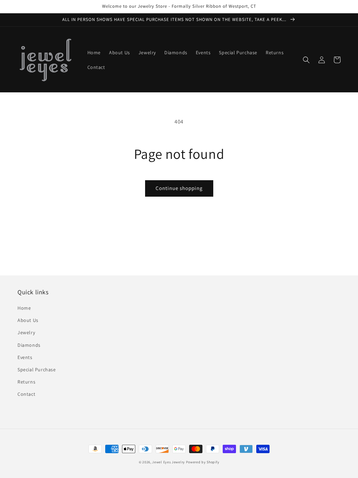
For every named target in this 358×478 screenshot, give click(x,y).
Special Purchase (36, 369)
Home (24, 308)
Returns (26, 382)
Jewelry (26, 332)
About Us (27, 320)
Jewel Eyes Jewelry (168, 462)
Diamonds (29, 345)
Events (25, 357)
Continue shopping (179, 188)
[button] (306, 60)
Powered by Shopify (203, 462)
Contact (26, 394)
